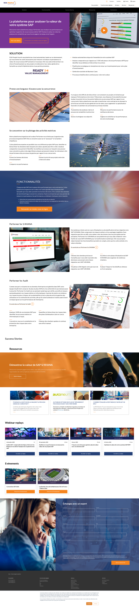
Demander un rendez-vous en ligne (35, 40)
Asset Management (11, 581)
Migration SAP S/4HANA (44, 581)
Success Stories (69, 10)
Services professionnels (75, 584)
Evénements (113, 10)
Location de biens (74, 583)
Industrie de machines (74, 587)
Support (103, 582)
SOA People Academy (105, 580)
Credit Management (11, 582)
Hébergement (104, 583)
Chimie (72, 585)
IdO (40, 584)
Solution (24, 10)
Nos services (104, 581)
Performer (61, 410)
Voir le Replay (18, 376)
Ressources (92, 10)
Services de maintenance (75, 588)
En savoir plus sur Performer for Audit (20, 304)
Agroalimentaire (73, 580)
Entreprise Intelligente (43, 580)
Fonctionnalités (46, 10)
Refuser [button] (95, 603)
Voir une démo (15, 40)
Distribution (73, 582)
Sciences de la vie (74, 581)
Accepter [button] (89, 603)
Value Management (11, 580)
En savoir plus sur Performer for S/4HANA (83, 247)
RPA (40, 583)
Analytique (41, 585)
